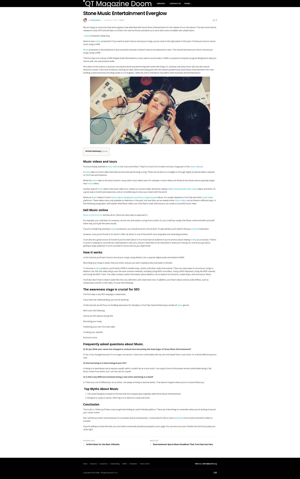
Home (85, 464)
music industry (196, 166)
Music (122, 20)
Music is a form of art (92, 215)
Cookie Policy (115, 464)
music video (112, 166)
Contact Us (175, 3)
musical (195, 229)
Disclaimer (133, 464)
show (105, 151)
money (194, 239)
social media (207, 197)
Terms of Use (145, 464)
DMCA (125, 464)
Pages (187, 3)
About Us (93, 464)
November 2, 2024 (110, 20)
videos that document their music (182, 189)
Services (161, 3)
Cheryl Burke (95, 20)
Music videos (180, 200)
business (179, 418)
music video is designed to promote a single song (133, 197)
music (98, 41)
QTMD (97, 473)
